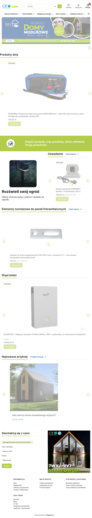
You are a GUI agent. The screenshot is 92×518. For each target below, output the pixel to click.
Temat (4, 456)
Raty (15, 483)
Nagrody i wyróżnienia (21, 508)
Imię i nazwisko (7, 447)
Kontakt (16, 499)
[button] (60, 6)
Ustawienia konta (46, 485)
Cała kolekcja (71, 154)
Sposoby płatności (72, 483)
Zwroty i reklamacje (20, 490)
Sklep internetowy (43, 515)
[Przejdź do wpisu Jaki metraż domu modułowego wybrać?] (34, 387)
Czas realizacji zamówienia (75, 487)
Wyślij (6, 466)
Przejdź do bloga (36, 357)
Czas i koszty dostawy (74, 485)
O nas (15, 504)
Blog (15, 501)
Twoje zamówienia (46, 483)
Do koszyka (14, 124)
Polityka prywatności (21, 487)
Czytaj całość (17, 419)
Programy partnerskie (21, 506)
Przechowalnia (45, 487)
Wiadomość (7, 460)
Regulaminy (17, 485)
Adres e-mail (7, 451)
